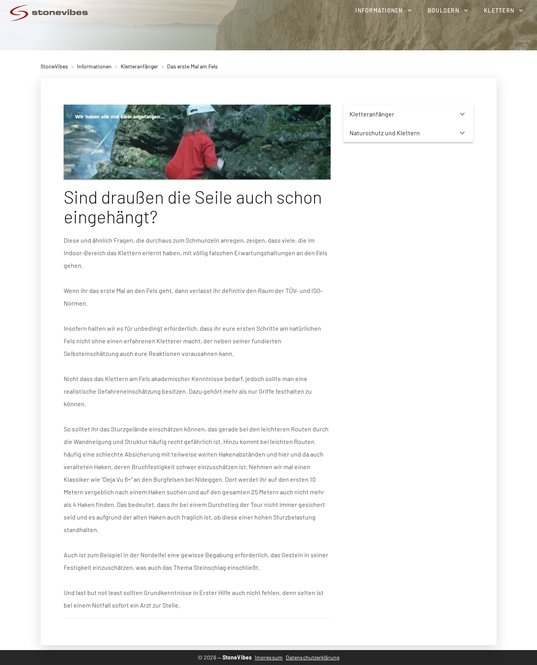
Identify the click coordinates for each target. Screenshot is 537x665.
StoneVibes (54, 66)
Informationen (94, 66)
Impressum (269, 657)
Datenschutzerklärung (312, 657)
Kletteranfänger (139, 66)
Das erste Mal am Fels (192, 66)
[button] (383, 10)
